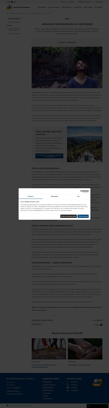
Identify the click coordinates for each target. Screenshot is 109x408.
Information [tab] (54, 196)
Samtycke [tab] (31, 196)
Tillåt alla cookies (83, 216)
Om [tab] (78, 196)
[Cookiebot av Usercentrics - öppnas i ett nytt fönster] (82, 191)
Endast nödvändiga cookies (68, 216)
